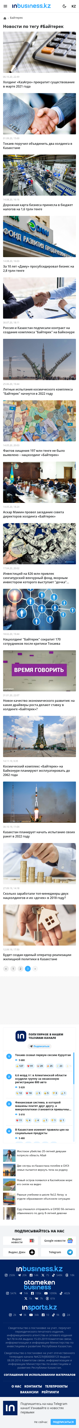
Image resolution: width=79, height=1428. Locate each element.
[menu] (5, 6)
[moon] (64, 6)
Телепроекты (56, 1386)
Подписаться (63, 1422)
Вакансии (29, 1392)
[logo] (35, 6)
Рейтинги (50, 1392)
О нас (16, 1386)
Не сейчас (41, 1422)
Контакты (33, 1386)
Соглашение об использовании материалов (39, 1375)
